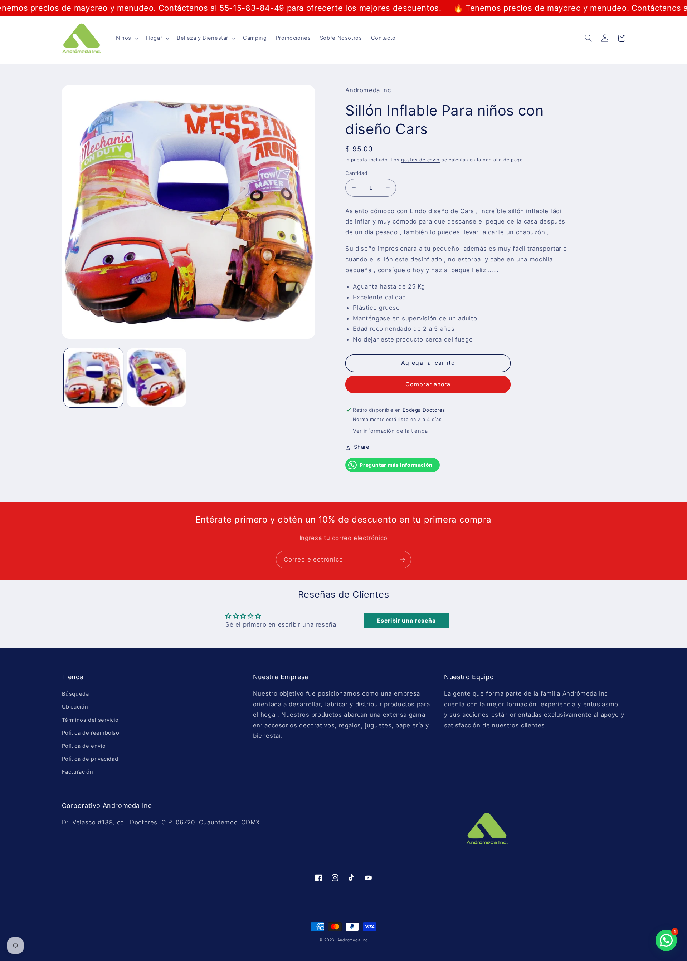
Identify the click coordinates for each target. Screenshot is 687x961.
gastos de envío (420, 159)
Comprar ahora (427, 384)
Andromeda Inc (352, 940)
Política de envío (84, 746)
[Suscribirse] (402, 559)
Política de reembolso (91, 733)
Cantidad (356, 173)
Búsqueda (75, 694)
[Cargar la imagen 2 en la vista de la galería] (156, 377)
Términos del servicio (90, 720)
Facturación (77, 772)
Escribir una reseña (406, 620)
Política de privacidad (90, 759)
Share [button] (361, 447)
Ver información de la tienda (390, 431)
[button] (126, 38)
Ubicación (75, 706)
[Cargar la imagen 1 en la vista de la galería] (93, 377)
